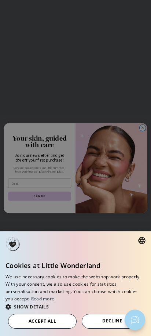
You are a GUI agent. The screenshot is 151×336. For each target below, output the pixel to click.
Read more (43, 299)
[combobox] (142, 240)
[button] (75, 306)
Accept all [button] (42, 321)
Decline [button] (112, 321)
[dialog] (75, 283)
